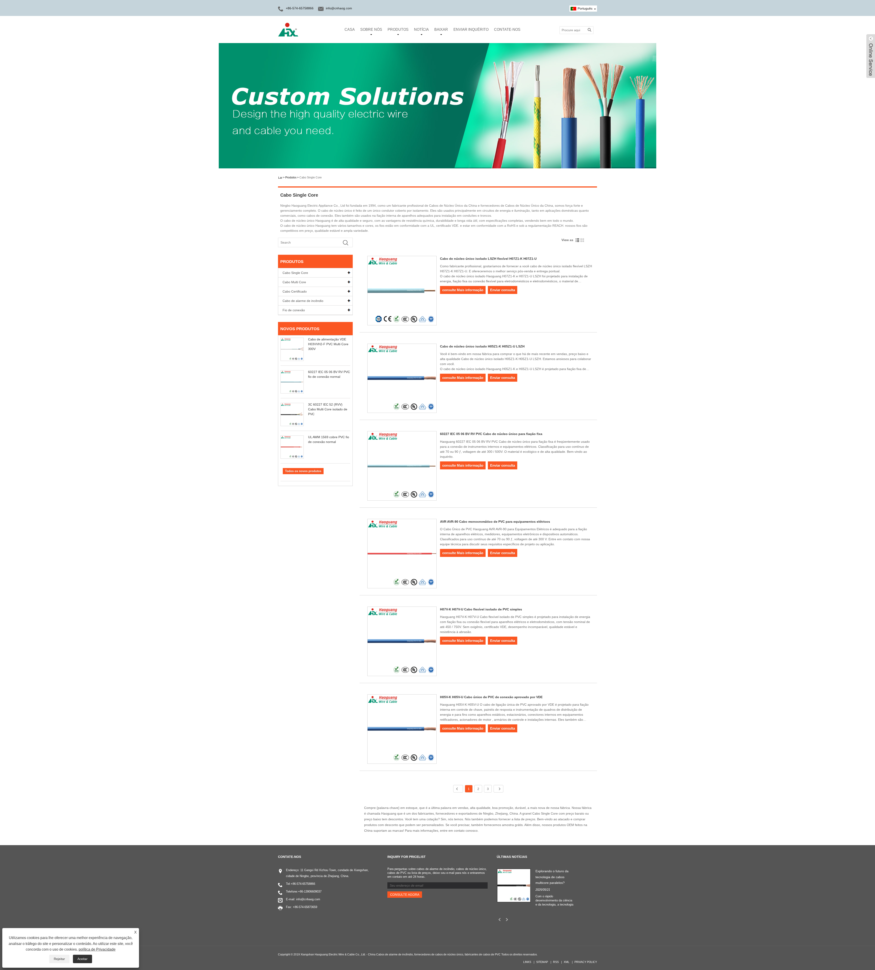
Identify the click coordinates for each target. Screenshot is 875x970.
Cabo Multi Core (294, 282)
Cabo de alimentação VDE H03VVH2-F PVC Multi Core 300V (328, 344)
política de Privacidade (97, 949)
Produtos (398, 29)
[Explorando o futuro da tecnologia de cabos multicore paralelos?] (513, 885)
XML (566, 962)
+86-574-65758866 (303, 883)
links (527, 962)
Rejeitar (59, 959)
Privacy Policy (585, 962)
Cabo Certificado (295, 291)
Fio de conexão (294, 310)
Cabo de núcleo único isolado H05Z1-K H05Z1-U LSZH (482, 346)
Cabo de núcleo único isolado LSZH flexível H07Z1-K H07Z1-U (488, 258)
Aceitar (82, 959)
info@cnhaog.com (339, 8)
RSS (556, 962)
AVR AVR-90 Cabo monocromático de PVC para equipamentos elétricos (495, 521)
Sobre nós (371, 29)
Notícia (421, 29)
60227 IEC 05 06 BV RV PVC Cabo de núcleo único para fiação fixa (491, 434)
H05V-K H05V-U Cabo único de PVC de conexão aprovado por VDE (491, 697)
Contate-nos (507, 29)
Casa (350, 29)
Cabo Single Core (310, 177)
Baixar (441, 29)
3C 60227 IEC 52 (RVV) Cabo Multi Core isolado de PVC (327, 409)
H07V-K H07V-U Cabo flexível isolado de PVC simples (481, 609)
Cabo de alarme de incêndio (303, 301)
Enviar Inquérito (471, 29)
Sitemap (542, 962)
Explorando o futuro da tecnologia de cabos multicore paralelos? (552, 876)
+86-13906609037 (310, 891)
